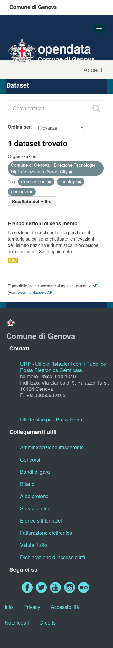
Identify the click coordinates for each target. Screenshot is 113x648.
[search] (96, 108)
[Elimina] (70, 171)
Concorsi (30, 459)
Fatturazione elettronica (46, 532)
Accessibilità (65, 606)
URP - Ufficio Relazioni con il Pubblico (63, 363)
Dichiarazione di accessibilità (52, 557)
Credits (48, 622)
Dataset (17, 84)
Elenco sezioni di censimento (43, 223)
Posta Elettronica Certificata (51, 370)
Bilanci (27, 483)
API (96, 285)
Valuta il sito (33, 545)
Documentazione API (35, 292)
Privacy (32, 606)
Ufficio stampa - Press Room (51, 419)
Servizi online (35, 508)
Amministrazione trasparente (52, 447)
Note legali (17, 622)
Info (9, 606)
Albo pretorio (34, 496)
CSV (13, 260)
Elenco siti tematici (41, 520)
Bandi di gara (35, 471)
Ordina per (19, 127)
